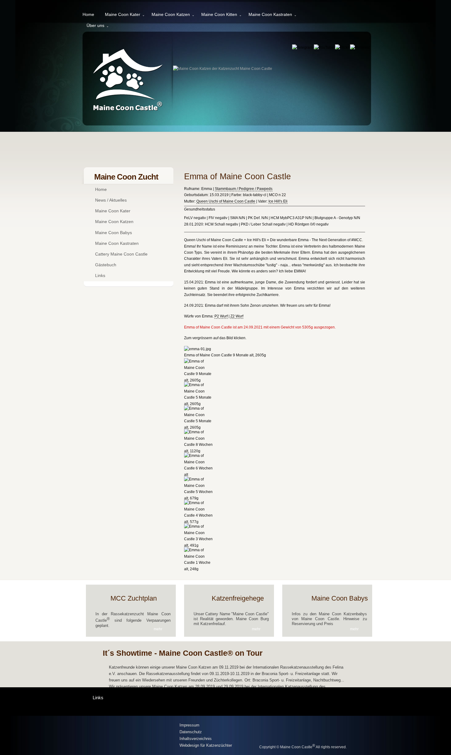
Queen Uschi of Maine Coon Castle (225, 201)
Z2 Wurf (236, 316)
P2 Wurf (221, 316)
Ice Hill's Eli (277, 201)
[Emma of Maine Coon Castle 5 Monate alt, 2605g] (199, 404)
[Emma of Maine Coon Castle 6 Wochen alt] (199, 474)
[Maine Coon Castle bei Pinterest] (360, 47)
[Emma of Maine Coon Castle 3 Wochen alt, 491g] (199, 545)
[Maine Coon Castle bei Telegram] (303, 47)
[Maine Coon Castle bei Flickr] (342, 47)
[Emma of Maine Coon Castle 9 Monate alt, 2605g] (199, 380)
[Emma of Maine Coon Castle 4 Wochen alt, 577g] (199, 522)
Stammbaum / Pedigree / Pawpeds (243, 189)
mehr (158, 629)
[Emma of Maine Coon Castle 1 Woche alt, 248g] (199, 569)
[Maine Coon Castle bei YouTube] (324, 47)
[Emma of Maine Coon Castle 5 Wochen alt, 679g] (199, 498)
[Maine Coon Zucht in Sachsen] (130, 736)
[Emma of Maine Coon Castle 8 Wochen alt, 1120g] (199, 451)
